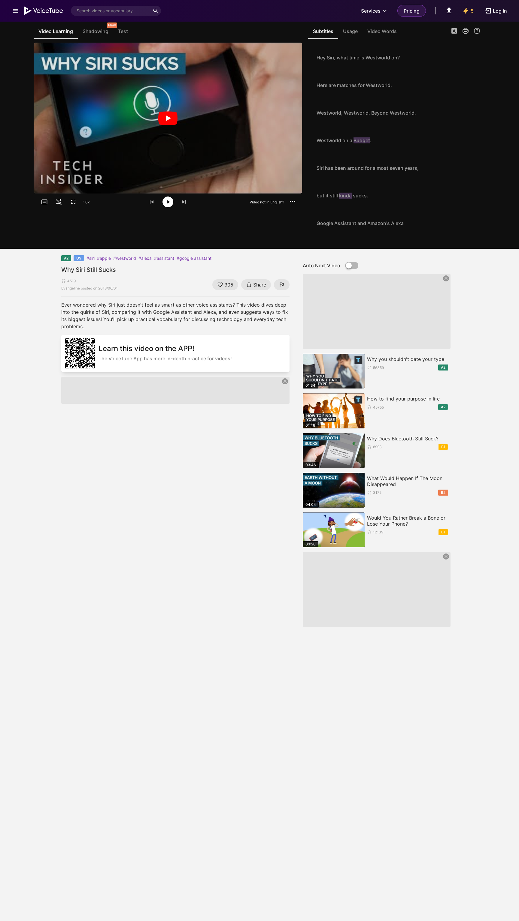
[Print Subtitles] (465, 30)
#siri (90, 258)
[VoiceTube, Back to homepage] (44, 11)
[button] (454, 31)
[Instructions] (477, 30)
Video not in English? (267, 202)
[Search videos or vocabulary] (156, 11)
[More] (293, 201)
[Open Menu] (15, 10)
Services (371, 11)
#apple (104, 258)
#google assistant (194, 258)
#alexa (145, 258)
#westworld (124, 258)
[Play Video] (168, 118)
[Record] (474, 58)
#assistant (164, 258)
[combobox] (110, 11)
